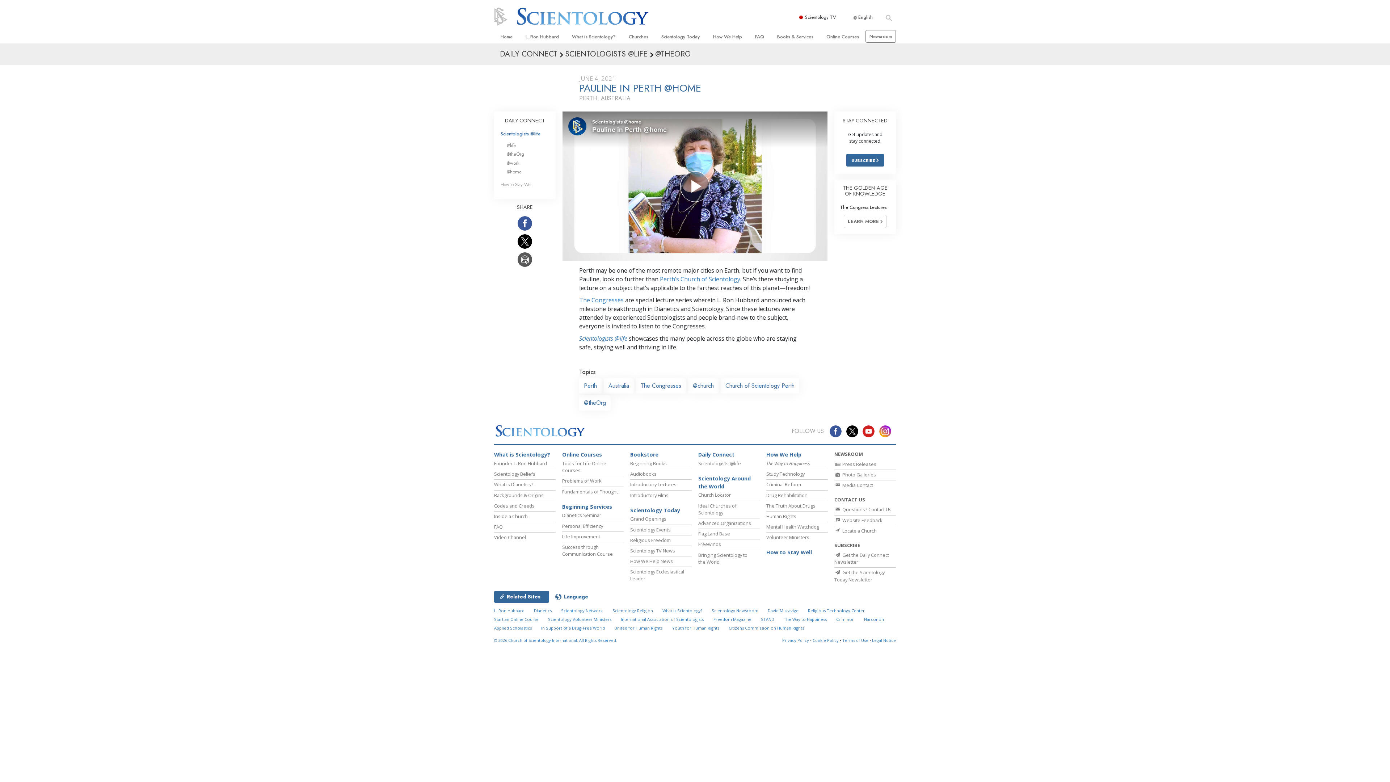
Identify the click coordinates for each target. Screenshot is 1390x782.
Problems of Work (582, 481)
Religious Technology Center (836, 610)
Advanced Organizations (724, 523)
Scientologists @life (520, 133)
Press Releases (858, 464)
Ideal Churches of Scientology (717, 509)
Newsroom (880, 36)
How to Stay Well (516, 184)
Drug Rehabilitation (787, 495)
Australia (618, 386)
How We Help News (651, 561)
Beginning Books (648, 463)
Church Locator (714, 495)
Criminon (845, 619)
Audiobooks (643, 474)
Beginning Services (587, 506)
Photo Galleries (858, 474)
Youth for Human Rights (695, 628)
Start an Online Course (516, 619)
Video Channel (510, 537)
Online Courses (842, 36)
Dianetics (543, 610)
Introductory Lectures (653, 484)
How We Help (727, 36)
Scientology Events (650, 529)
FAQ (759, 36)
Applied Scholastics (513, 628)
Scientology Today (680, 36)
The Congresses (601, 300)
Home (507, 36)
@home (514, 171)
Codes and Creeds (514, 506)
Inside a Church (511, 516)
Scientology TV (820, 17)
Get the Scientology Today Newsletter (859, 576)
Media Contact (857, 485)
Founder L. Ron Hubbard (520, 463)
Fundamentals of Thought (590, 491)
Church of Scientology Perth (760, 386)
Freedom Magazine (732, 619)
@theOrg (595, 403)
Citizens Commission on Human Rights (766, 628)
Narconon (874, 619)
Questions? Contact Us (866, 509)
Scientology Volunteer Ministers (579, 619)
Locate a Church (859, 530)
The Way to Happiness (805, 619)
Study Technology (785, 474)
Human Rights (781, 516)
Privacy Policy (795, 640)
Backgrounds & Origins (519, 495)
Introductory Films (649, 495)
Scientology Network (582, 610)
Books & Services (795, 36)
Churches (638, 36)
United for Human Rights (638, 628)
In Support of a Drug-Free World (573, 628)
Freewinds (709, 544)
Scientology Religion (632, 610)
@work (512, 163)
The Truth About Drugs (791, 506)
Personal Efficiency (582, 526)
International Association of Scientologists (662, 619)
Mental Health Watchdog (792, 527)
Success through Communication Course (587, 550)
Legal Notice (884, 640)
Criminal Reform (783, 484)
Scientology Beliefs (514, 474)
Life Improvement (581, 536)
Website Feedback (862, 520)
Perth (590, 386)
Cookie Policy (826, 640)
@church (703, 386)
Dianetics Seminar (581, 515)
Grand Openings (648, 519)
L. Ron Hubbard (542, 36)
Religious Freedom (650, 540)
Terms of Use (855, 640)
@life (511, 145)
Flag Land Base (714, 533)
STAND (767, 619)
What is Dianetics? (513, 484)
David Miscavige (783, 610)
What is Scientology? (594, 36)
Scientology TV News (652, 550)
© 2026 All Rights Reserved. (555, 640)
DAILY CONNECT (525, 120)
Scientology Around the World (724, 482)
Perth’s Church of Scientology (700, 279)
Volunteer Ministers (787, 537)
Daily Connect (716, 454)
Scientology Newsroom (735, 610)
